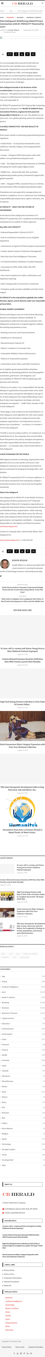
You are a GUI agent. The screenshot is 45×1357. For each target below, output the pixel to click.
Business (23, 1008)
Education (23, 1024)
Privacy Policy (6, 1347)
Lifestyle (23, 1071)
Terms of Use (19, 1347)
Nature (23, 1097)
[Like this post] (10, 54)
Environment (23, 1034)
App (23, 976)
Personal (23, 1113)
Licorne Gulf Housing (30, 954)
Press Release (23, 1129)
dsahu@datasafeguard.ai (10, 540)
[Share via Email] (33, 54)
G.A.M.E (11, 954)
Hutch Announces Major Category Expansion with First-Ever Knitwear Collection (30, 911)
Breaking (23, 1003)
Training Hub (24, 957)
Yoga (23, 1165)
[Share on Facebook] (16, 54)
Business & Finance (23, 1013)
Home (2, 11)
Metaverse (23, 1076)
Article (23, 982)
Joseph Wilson (13, 30)
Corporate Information (35, 1347)
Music (23, 1092)
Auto (11, 11)
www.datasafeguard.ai (9, 526)
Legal (23, 1066)
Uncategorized (23, 1160)
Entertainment (23, 1029)
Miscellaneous (23, 1081)
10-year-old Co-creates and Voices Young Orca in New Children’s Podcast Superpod (30, 867)
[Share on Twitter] (22, 54)
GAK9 (17, 954)
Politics (23, 1123)
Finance (23, 1050)
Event (23, 1039)
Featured (23, 1045)
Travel (23, 1155)
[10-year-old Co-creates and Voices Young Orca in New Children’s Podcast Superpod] (22, 630)
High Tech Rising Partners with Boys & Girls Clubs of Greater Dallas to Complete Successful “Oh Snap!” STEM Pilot (31, 895)
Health (23, 1055)
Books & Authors (23, 997)
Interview (23, 1060)
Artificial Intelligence (23, 987)
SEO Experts (5, 957)
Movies (23, 1087)
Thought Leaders (23, 1149)
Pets (23, 1118)
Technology (23, 1144)
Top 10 (14, 957)
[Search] (42, 3)
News (23, 1102)
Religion (23, 1134)
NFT (23, 1107)
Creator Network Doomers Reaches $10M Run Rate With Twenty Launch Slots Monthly (22, 881)
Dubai (3, 954)
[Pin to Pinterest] (27, 54)
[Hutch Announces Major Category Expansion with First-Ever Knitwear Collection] (22, 726)
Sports (23, 1139)
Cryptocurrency (23, 1018)
